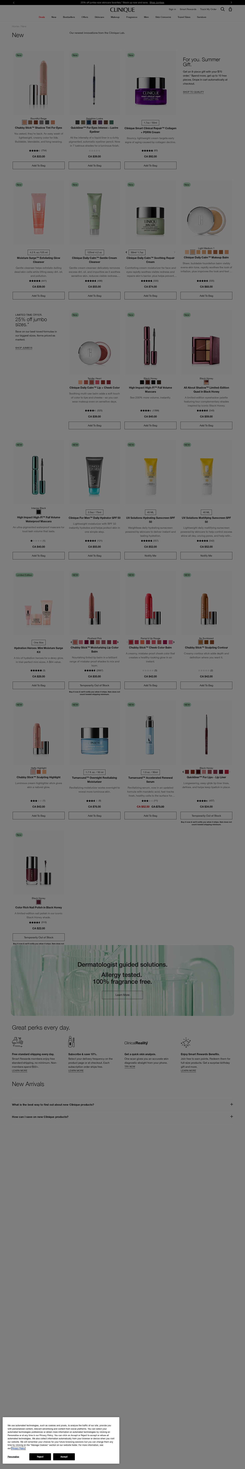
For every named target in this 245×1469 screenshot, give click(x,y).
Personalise (13, 1456)
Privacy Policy (18, 1448)
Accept (64, 1456)
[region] (61, 1440)
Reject (40, 1456)
